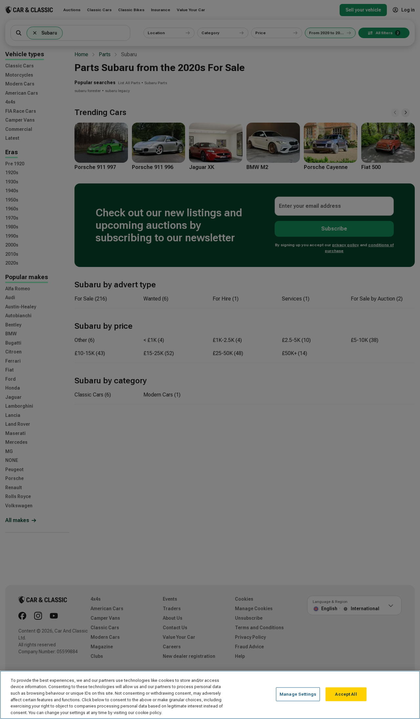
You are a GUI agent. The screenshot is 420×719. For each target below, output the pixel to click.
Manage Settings (298, 694)
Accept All (346, 694)
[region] (210, 695)
